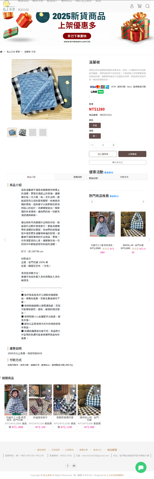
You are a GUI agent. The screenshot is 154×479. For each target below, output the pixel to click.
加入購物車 (103, 153)
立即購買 (132, 153)
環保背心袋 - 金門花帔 (133, 245)
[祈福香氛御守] (40, 399)
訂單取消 (69, 449)
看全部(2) (114, 196)
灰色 (95, 125)
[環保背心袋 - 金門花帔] (89, 399)
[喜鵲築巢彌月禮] (64, 399)
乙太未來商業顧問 (114, 475)
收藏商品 (118, 162)
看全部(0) (108, 172)
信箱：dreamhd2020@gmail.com (92, 455)
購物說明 (41, 449)
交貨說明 (55, 449)
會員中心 (97, 449)
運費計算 (83, 449)
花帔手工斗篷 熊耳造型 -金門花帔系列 (102, 247)
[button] (77, 43)
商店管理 (112, 450)
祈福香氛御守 (40, 417)
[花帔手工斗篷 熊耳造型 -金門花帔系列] (16, 399)
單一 (95, 135)
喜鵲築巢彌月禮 (64, 417)
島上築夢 (47, 475)
